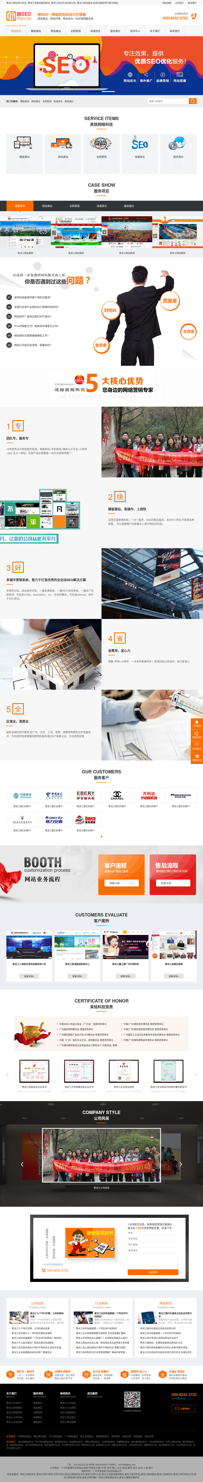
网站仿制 (126, 1436)
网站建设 (56, 31)
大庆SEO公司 (135, 1444)
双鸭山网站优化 (92, 1441)
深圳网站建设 (24, 1436)
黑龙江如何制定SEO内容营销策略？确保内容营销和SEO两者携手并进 (102, 1352)
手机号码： (134, 1238)
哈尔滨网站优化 (26, 1441)
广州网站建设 (71, 1436)
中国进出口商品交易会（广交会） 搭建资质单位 (83, 1023)
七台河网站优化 (156, 1441)
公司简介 (179, 2)
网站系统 (149, 1436)
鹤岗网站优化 (76, 1441)
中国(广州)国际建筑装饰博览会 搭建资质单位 (146, 1029)
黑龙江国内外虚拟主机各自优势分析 (158, 1328)
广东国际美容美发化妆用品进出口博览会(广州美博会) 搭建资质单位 (90, 1045)
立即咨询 (184, 1408)
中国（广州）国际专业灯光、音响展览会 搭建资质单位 (86, 1039)
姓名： (131, 1232)
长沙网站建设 (55, 1436)
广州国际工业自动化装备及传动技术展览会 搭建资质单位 (152, 1034)
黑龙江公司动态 (68, 1402)
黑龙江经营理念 (14, 1407)
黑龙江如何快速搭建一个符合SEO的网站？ (97, 1328)
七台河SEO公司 (184, 1444)
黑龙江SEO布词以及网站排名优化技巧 (159, 1337)
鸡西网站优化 (61, 1441)
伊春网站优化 (123, 1441)
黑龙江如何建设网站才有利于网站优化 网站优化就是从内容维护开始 (38, 1347)
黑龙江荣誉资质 (14, 1412)
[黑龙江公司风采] (101, 1155)
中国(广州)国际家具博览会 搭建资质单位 (144, 1023)
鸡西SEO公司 (88, 1444)
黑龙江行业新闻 (68, 1407)
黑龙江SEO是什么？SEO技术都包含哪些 (32, 1333)
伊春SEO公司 (150, 1444)
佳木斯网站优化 (139, 1441)
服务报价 (115, 31)
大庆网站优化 (108, 1441)
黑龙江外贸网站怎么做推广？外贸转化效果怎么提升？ (102, 1337)
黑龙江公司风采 (101, 1187)
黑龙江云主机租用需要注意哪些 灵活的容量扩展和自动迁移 (102, 1333)
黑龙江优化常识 (68, 1417)
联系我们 (192, 2)
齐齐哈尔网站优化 (44, 1441)
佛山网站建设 (40, 1436)
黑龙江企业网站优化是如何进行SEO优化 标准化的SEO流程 (166, 1352)
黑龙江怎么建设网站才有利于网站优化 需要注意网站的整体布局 (102, 1347)
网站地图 (166, 2)
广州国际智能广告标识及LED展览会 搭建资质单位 (84, 1034)
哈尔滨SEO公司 (52, 1444)
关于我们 (155, 31)
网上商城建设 (87, 1436)
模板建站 (36, 31)
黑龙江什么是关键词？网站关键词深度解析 (33, 1342)
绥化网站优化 (16, 1444)
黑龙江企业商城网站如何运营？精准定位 (32, 1352)
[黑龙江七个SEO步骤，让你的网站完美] (19, 1318)
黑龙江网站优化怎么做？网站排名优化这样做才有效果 (102, 1342)
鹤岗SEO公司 (103, 1444)
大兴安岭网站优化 (34, 1444)
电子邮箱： (134, 1244)
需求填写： (134, 1250)
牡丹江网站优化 (173, 1441)
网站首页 (16, 31)
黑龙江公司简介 (14, 1402)
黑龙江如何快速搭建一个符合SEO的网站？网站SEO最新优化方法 (38, 1337)
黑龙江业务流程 (14, 1421)
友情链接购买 (102, 1436)
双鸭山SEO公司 (119, 1444)
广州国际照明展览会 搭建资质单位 (76, 1029)
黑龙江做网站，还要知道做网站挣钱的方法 (161, 1342)
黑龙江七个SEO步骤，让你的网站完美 (31, 1328)
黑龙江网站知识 (68, 1412)
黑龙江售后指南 (68, 1421)
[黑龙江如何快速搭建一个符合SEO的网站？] (83, 1318)
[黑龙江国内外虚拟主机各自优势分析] (147, 1318)
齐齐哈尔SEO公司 (71, 1444)
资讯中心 (135, 31)
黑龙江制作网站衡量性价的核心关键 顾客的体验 (163, 1347)
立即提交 (153, 1272)
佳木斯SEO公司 (166, 1444)
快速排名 (95, 31)
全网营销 (76, 31)
